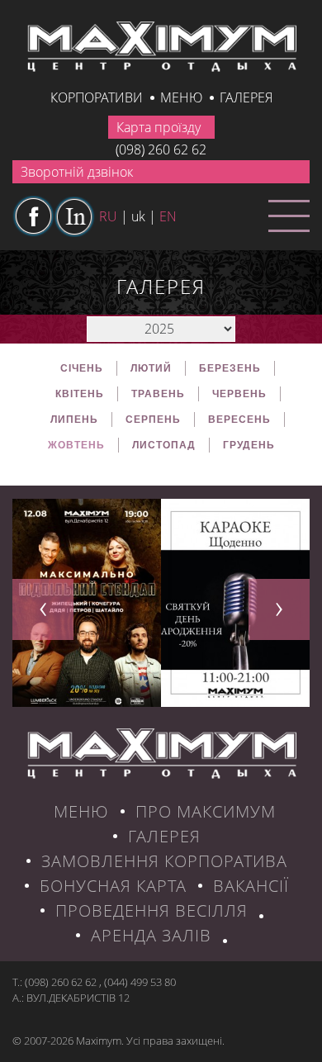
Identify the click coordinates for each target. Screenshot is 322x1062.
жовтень (76, 445)
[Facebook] (33, 216)
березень (230, 368)
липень (74, 419)
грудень (249, 445)
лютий (151, 368)
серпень (153, 419)
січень (81, 368)
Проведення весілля (151, 910)
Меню (181, 97)
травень (158, 394)
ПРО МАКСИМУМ (205, 811)
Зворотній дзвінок (77, 172)
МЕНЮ (81, 811)
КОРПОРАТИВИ (96, 97)
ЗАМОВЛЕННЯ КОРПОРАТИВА (164, 861)
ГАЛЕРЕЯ (164, 836)
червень (239, 394)
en (168, 216)
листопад (164, 445)
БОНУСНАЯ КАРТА (113, 886)
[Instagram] (74, 216)
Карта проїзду (158, 127)
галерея (246, 97)
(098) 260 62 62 (161, 149)
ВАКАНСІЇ (251, 886)
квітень (79, 394)
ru (108, 216)
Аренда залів (151, 935)
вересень (239, 419)
